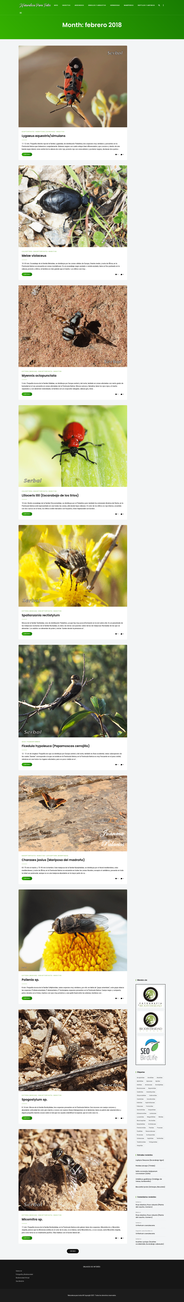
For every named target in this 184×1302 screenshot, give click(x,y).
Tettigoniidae (153, 1142)
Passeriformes (33, 742)
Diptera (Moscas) (29, 371)
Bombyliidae (159, 1085)
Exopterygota (28, 132)
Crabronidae (153, 1095)
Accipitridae (140, 1078)
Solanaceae (140, 1138)
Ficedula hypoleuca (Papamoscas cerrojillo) (56, 746)
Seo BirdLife (20, 1281)
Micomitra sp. (32, 1219)
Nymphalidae (141, 1124)
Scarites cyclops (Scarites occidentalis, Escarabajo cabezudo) (150, 1243)
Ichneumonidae (141, 1113)
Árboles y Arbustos (97, 5)
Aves (56, 5)
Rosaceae (140, 1135)
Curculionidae (151, 1099)
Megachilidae (151, 1117)
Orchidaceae (152, 1124)
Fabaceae (140, 1106)
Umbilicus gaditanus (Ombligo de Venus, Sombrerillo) (149, 1180)
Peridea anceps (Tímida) (145, 1166)
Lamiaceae (153, 1113)
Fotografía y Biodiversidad (24, 1274)
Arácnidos (79, 5)
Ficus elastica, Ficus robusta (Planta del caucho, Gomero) (150, 1206)
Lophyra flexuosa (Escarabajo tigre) (150, 1160)
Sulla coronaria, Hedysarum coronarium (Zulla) (146, 1172)
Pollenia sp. (30, 980)
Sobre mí (19, 1271)
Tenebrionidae (141, 1142)
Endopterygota (40, 251)
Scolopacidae (150, 1135)
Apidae (157, 1081)
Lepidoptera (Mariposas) (57, 856)
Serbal (137, 1202)
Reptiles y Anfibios (146, 5)
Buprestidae (152, 1088)
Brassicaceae (141, 1088)
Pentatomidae (141, 1128)
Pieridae (151, 1128)
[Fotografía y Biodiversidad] (151, 997)
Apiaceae (149, 1081)
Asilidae (139, 1085)
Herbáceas (115, 5)
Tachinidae (160, 1138)
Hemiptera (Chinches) (45, 132)
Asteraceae (148, 1085)
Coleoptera (27, 251)
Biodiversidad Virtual (22, 1278)
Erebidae (139, 1103)
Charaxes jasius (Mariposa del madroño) (53, 860)
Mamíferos (129, 5)
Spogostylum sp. (34, 1100)
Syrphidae (150, 1138)
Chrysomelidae (141, 1095)
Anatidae (159, 1078)
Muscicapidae (141, 1120)
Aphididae (140, 1081)
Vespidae (140, 1145)
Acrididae (151, 1078)
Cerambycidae (150, 1092)
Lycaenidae (140, 1117)
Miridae (161, 1117)
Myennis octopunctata (39, 376)
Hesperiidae (152, 1110)
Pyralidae (139, 1131)
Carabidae (140, 1092)
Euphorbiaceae (150, 1103)
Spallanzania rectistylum (41, 615)
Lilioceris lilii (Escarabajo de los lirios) (50, 495)
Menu (21, 13)
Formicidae (149, 1106)
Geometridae (141, 1110)
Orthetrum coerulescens (145, 1225)
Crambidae (140, 1099)
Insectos (66, 5)
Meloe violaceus (34, 256)
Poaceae (159, 1128)
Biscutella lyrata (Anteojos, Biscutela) (150, 1187)
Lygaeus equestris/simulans (43, 136)
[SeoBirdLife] (151, 1049)
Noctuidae (152, 1120)
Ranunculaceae (150, 1131)
